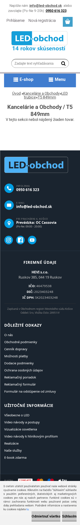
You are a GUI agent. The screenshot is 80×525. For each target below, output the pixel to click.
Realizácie (11, 443)
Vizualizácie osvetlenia (20, 429)
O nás (8, 335)
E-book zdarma (15, 457)
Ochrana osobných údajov (23, 370)
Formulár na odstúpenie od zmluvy (30, 391)
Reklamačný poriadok (20, 377)
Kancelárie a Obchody (41, 93)
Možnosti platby (16, 356)
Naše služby (13, 450)
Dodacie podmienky (19, 363)
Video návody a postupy (22, 422)
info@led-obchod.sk (34, 206)
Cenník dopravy (15, 349)
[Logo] (40, 41)
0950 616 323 (27, 189)
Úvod (16, 93)
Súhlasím (69, 516)
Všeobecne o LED (16, 415)
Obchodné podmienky (20, 342)
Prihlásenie (15, 20)
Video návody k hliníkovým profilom (31, 436)
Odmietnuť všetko (46, 516)
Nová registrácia (42, 20)
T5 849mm (47, 97)
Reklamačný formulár (20, 384)
